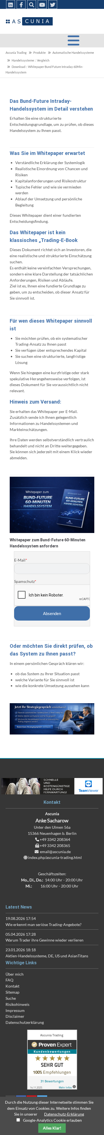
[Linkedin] (10, 4)
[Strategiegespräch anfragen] (52, 718)
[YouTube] (42, 4)
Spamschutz (25, 581)
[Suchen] (31, 4)
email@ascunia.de (55, 851)
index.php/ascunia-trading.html (55, 857)
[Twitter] (52, 4)
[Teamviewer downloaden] (52, 786)
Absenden (52, 613)
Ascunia (29, 21)
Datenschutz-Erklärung (64, 1114)
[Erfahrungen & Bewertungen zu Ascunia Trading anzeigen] (52, 1088)
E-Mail (20, 560)
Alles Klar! (52, 1128)
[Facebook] (21, 4)
